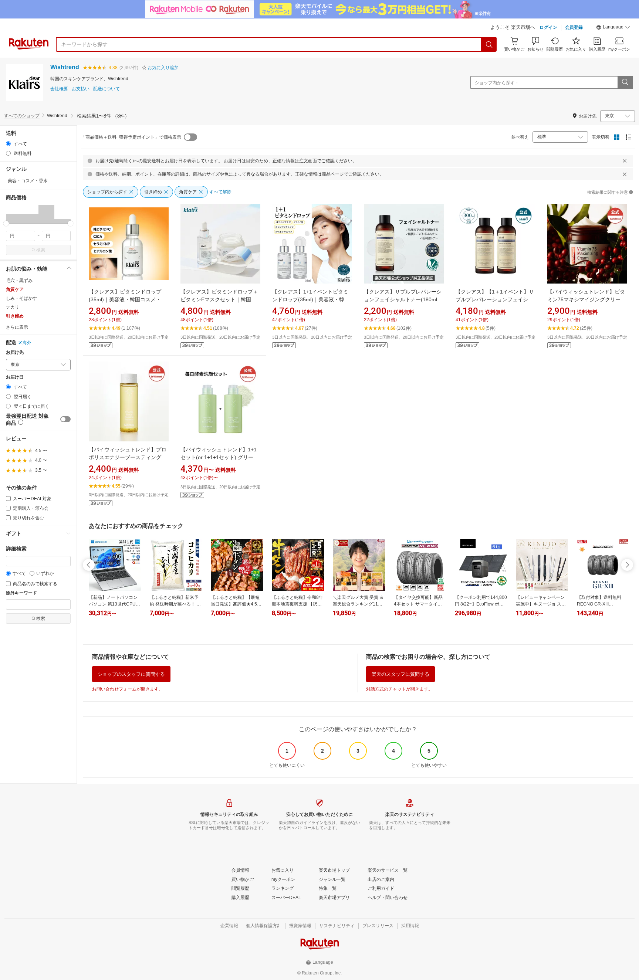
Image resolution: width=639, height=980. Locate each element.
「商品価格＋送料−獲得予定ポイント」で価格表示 (131, 137)
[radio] (8, 143)
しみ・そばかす (21, 298)
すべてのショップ (22, 115)
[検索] (489, 44)
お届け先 (15, 352)
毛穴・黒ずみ (19, 280)
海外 (27, 342)
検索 (40, 249)
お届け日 (15, 377)
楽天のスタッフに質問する (400, 674)
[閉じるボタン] (624, 161)
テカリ (12, 307)
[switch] (65, 419)
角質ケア (15, 289)
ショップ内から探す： (497, 82)
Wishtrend (64, 67)
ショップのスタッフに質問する (131, 674)
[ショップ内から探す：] (625, 82)
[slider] (6, 223)
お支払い (80, 89)
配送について (106, 89)
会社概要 (59, 89)
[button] (613, 28)
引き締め (15, 316)
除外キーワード (21, 593)
